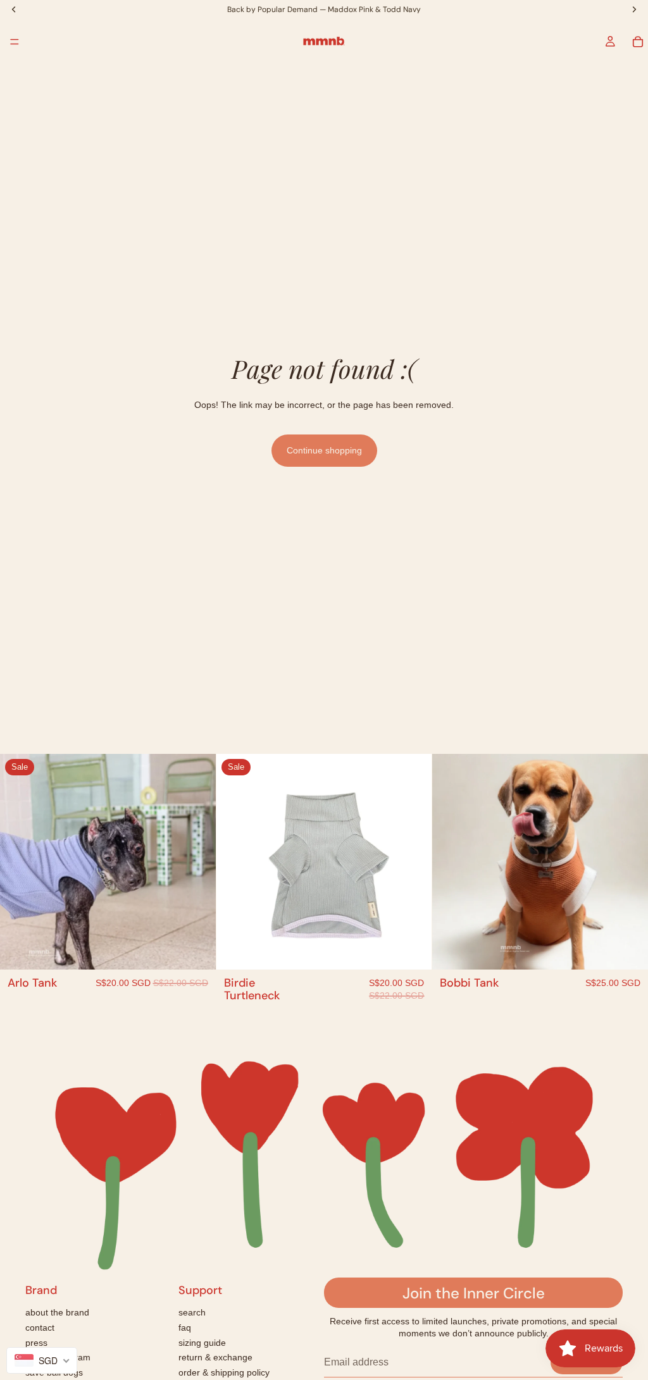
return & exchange (215, 1357)
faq (184, 1327)
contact (39, 1327)
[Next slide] (197, 862)
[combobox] (41, 1360)
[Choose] (196, 950)
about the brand (57, 1312)
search (192, 1312)
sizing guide (202, 1343)
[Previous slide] (19, 862)
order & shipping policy (224, 1372)
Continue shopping (324, 450)
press (36, 1343)
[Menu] (14, 41)
